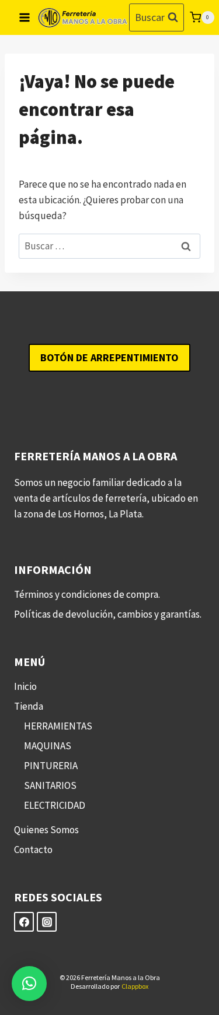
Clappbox (134, 986)
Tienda (28, 706)
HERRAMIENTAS (58, 726)
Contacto (33, 849)
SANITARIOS (50, 785)
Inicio (25, 686)
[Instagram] (47, 922)
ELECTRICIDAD (54, 805)
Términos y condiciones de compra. (87, 594)
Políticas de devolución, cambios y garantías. (107, 614)
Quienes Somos (46, 829)
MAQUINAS (47, 745)
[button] (29, 983)
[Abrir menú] (25, 17)
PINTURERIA (51, 765)
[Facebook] (24, 922)
